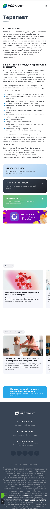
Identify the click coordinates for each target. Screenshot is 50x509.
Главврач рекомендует (13, 332)
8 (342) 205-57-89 (25, 422)
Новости (8, 266)
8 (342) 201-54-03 (25, 441)
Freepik (26, 495)
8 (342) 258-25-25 (25, 432)
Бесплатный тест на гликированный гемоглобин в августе (22, 293)
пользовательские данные (35, 501)
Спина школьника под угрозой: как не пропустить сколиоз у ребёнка (22, 359)
